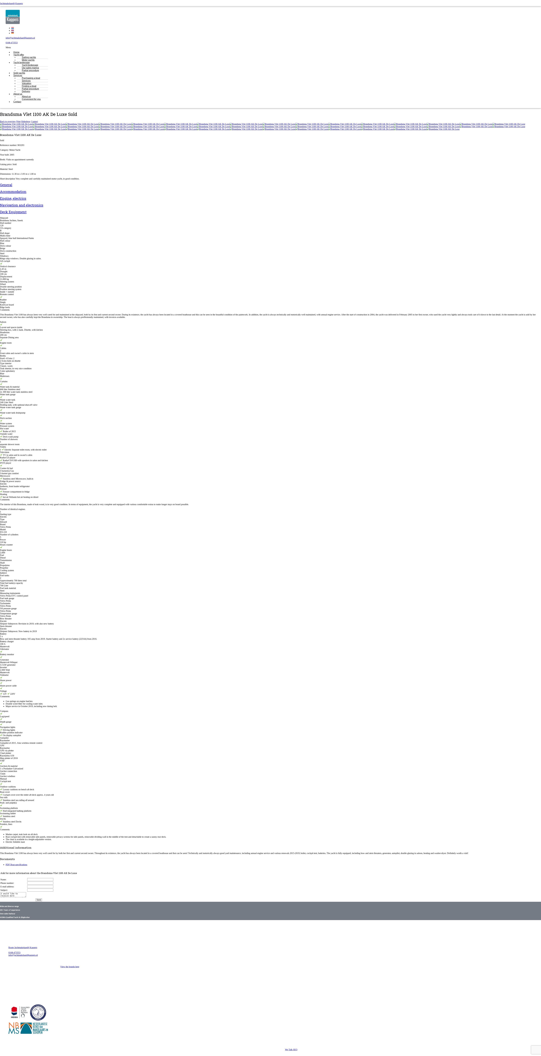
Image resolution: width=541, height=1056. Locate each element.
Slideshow (25, 121)
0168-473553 (12, 42)
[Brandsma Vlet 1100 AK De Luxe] (16, 124)
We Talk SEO (291, 1049)
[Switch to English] (12, 30)
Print (18, 121)
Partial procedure (30, 70)
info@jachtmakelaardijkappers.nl (20, 38)
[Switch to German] (12, 33)
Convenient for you (31, 99)
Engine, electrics (13, 198)
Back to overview (8, 121)
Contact (17, 102)
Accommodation (13, 191)
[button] (244, 47)
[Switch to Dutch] (12, 28)
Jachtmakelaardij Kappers (11, 3)
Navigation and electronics (21, 205)
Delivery (26, 91)
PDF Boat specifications (16, 864)
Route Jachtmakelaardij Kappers (22, 947)
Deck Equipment (13, 212)
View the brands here (69, 966)
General (6, 185)
